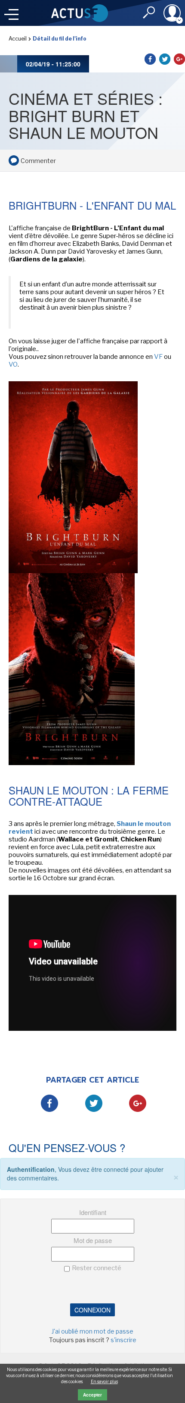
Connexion (92, 1310)
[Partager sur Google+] (179, 59)
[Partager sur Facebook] (150, 59)
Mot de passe (93, 1240)
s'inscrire (123, 1339)
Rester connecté (96, 1268)
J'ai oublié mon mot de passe (92, 1331)
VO (13, 364)
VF (158, 357)
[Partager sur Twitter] (164, 59)
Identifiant (92, 1212)
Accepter (92, 1395)
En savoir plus (104, 1381)
